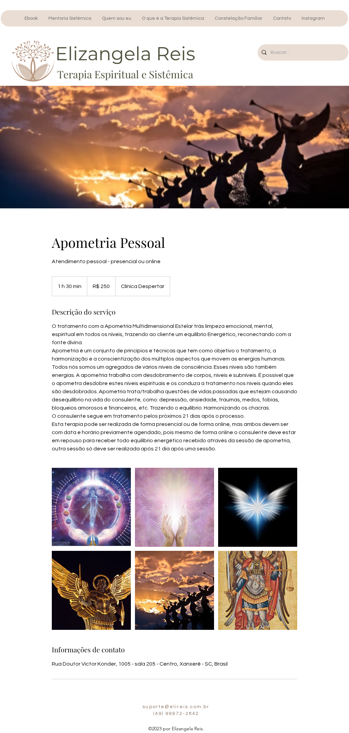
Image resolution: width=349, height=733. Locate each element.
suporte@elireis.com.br (175, 706)
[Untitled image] (91, 507)
